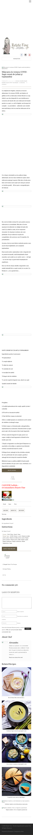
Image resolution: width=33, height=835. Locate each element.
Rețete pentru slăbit (16, 539)
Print (15, 504)
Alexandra (23, 82)
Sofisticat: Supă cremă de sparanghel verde (16, 731)
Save (9, 504)
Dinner (15, 536)
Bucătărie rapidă (23, 81)
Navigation (16, 58)
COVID (10, 82)
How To (13, 510)
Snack (15, 534)
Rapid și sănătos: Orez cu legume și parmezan (16, 809)
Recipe (6, 510)
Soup (19, 534)
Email (4, 504)
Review (21, 510)
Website (18, 623)
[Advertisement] (16, 19)
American (18, 81)
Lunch (19, 536)
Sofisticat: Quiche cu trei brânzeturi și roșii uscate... (16, 804)
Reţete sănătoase (7, 541)
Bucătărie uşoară (5, 82)
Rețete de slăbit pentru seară (17, 537)
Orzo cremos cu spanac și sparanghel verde (16, 764)
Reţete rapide (24, 539)
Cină (8, 534)
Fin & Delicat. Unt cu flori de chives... (16, 697)
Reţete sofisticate (16, 541)
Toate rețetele (15, 82)
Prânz (11, 534)
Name (20, 611)
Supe (10, 543)
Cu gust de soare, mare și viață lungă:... (16, 797)
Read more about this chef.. (16, 657)
